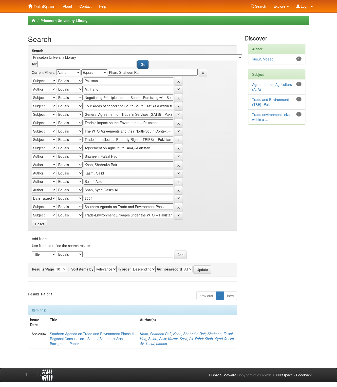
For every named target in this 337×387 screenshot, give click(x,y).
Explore (280, 6)
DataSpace (44, 5)
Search (260, 6)
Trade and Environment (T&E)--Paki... (270, 102)
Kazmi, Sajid (177, 338)
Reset (39, 223)
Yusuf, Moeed (156, 343)
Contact (85, 6)
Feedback (304, 374)
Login (305, 6)
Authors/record (169, 269)
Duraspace (284, 374)
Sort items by (82, 269)
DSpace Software (222, 374)
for (34, 63)
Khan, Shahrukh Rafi (189, 333)
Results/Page (43, 269)
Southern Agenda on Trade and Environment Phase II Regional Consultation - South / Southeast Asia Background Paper (92, 338)
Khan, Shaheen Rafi (155, 333)
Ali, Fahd (196, 338)
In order (124, 269)
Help (102, 6)
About (67, 6)
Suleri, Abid (157, 338)
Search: (38, 50)
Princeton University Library (64, 20)
